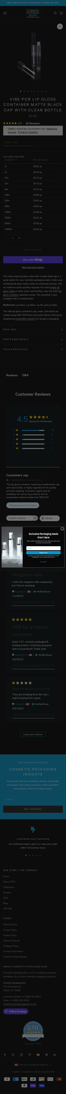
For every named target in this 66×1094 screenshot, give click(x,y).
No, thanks (43, 562)
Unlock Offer (43, 553)
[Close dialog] (62, 528)
